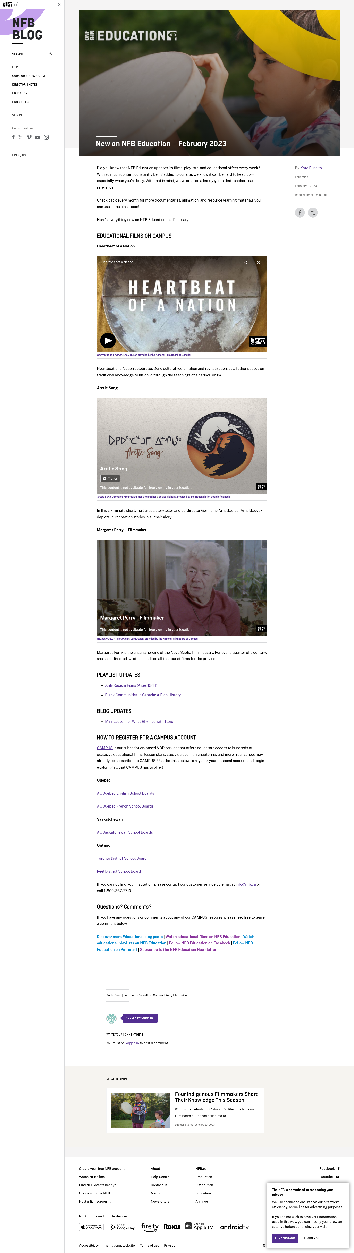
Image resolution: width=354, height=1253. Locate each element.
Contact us (159, 1185)
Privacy (169, 1245)
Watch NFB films (92, 1177)
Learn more (312, 1238)
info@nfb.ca (246, 884)
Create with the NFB (94, 1193)
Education (19, 93)
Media (155, 1193)
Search (17, 54)
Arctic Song (113, 996)
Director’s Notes (24, 84)
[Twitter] (20, 138)
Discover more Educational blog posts (130, 937)
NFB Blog (27, 29)
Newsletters (160, 1201)
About (155, 1169)
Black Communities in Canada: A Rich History (143, 695)
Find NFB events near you (98, 1185)
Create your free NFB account (102, 1169)
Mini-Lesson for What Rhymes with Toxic (139, 721)
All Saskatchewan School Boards (125, 832)
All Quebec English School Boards (125, 793)
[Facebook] (13, 138)
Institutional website (119, 1245)
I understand (285, 1238)
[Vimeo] (29, 138)
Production (21, 102)
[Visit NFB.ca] (27, 4)
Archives (202, 1201)
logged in (132, 1043)
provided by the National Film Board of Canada (164, 355)
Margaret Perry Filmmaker (170, 996)
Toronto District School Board (122, 858)
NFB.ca (201, 1169)
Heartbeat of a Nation (137, 996)
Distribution (204, 1185)
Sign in (17, 115)
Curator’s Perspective (29, 76)
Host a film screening (95, 1201)
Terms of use (149, 1245)
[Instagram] (46, 138)
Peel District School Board (119, 871)
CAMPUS (105, 748)
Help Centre (160, 1177)
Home (16, 67)
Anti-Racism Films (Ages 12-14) (131, 685)
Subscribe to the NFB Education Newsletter (178, 949)
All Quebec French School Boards (125, 806)
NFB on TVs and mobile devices (103, 1216)
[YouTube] (37, 138)
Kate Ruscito (311, 168)
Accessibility (89, 1245)
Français (19, 155)
